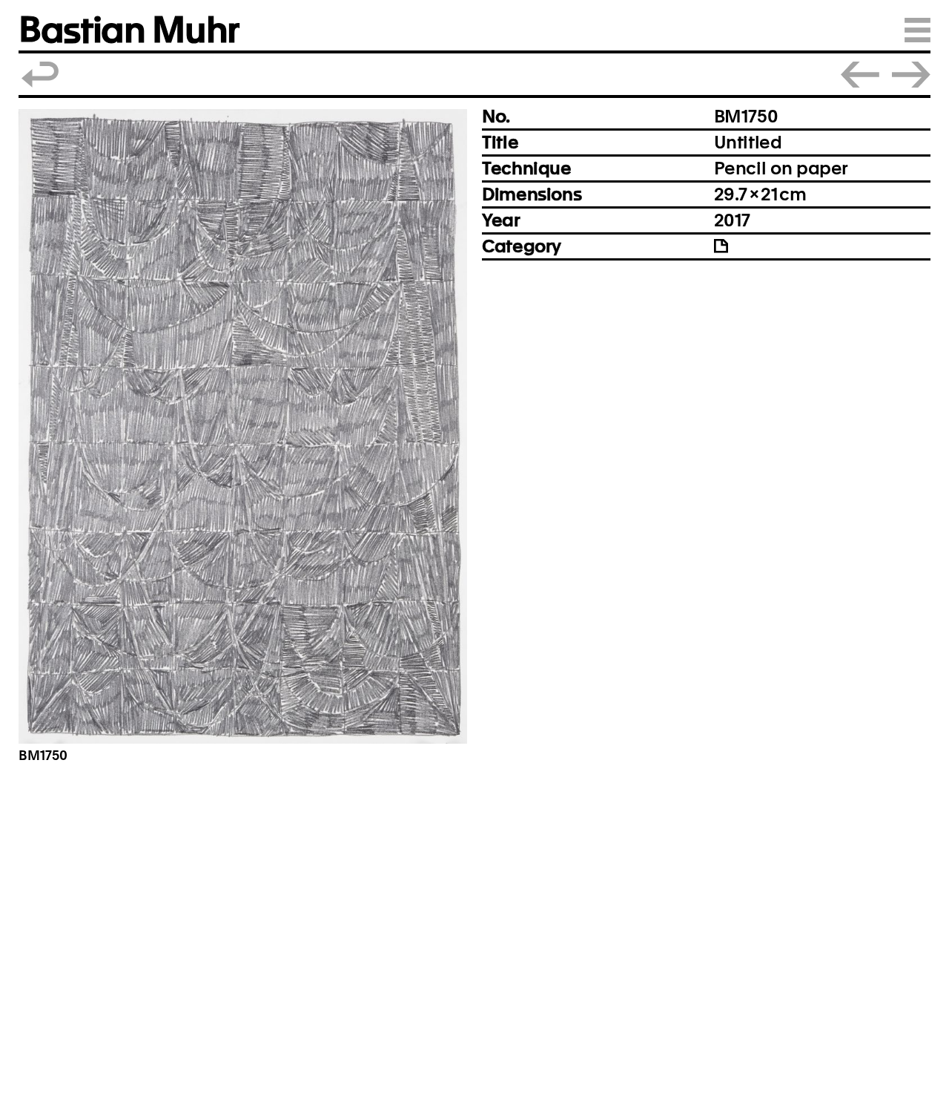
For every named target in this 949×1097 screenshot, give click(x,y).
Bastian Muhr (129, 30)
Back (41, 75)
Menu (917, 30)
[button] (243, 426)
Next (911, 75)
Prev (860, 75)
